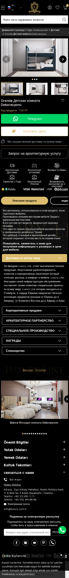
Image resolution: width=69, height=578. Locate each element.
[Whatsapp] (52, 543)
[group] (34, 57)
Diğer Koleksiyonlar (37, 30)
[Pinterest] (43, 543)
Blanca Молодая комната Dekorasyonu (34, 422)
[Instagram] (25, 543)
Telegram (34, 119)
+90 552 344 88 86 (25, 499)
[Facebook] (16, 543)
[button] (32, 79)
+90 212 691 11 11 (24, 496)
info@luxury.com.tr (15, 508)
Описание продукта (24, 200)
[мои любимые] (57, 8)
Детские (55, 30)
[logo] (34, 7)
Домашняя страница (13, 30)
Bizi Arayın (15, 479)
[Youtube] (34, 543)
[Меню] (3, 7)
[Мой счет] (50, 8)
